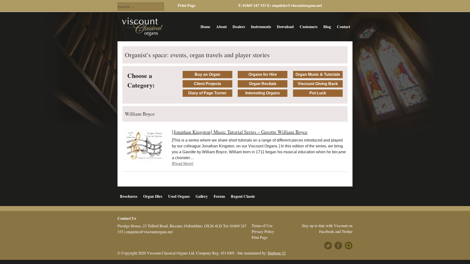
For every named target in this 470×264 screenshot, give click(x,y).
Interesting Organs (262, 93)
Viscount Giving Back (318, 84)
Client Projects (207, 84)
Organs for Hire (262, 74)
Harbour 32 (277, 252)
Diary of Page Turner (207, 93)
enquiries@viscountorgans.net (297, 5)
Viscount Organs (142, 26)
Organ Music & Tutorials (317, 74)
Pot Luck (317, 93)
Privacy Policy (263, 231)
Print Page (186, 5)
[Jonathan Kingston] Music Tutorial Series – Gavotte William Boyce (239, 132)
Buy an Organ (207, 74)
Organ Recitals (262, 84)
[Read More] (182, 164)
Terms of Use (262, 225)
